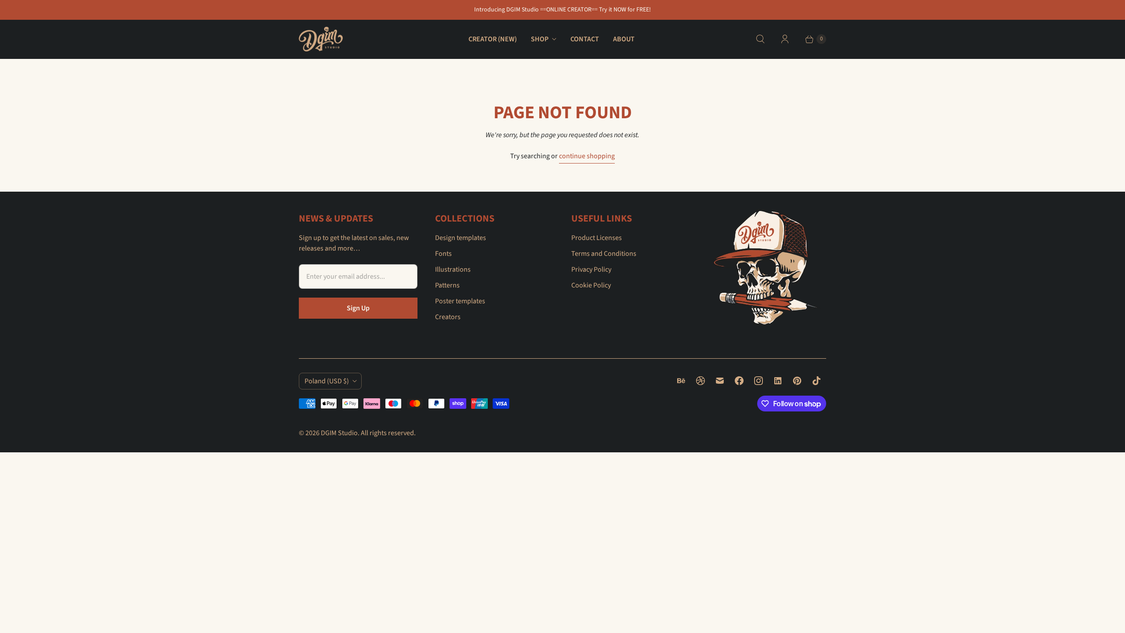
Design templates (460, 238)
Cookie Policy (591, 285)
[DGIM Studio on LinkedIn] (778, 381)
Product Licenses (596, 238)
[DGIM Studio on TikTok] (816, 381)
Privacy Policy (591, 269)
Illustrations (453, 269)
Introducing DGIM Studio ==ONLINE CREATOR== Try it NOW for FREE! (562, 9)
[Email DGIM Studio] (719, 381)
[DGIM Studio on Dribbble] (700, 381)
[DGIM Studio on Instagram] (758, 381)
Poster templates (460, 301)
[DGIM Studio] (321, 39)
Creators (448, 317)
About (624, 39)
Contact (584, 39)
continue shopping (587, 156)
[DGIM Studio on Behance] (681, 381)
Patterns (447, 285)
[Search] (760, 39)
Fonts (443, 253)
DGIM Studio (339, 433)
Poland (327, 381)
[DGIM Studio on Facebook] (739, 381)
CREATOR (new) (492, 39)
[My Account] (785, 39)
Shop (539, 39)
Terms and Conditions (603, 253)
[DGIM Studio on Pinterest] (797, 381)
